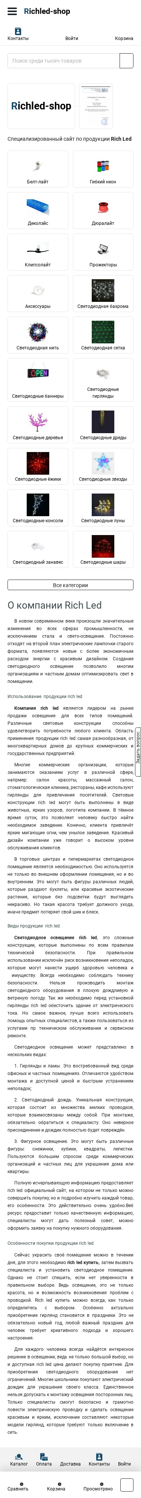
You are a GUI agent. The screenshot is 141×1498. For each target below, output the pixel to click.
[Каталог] (12, 11)
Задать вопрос (138, 748)
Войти (71, 38)
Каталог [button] (19, 1464)
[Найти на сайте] (126, 60)
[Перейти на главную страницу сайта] (56, 11)
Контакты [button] (18, 38)
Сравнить (18, 1489)
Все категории (70, 585)
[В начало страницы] (126, 1485)
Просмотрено (98, 1489)
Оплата (44, 1464)
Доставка (70, 1464)
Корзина (124, 38)
